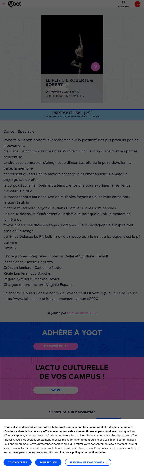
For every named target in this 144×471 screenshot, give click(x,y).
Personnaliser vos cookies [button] (87, 462)
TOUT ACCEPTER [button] (17, 462)
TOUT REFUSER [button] (48, 462)
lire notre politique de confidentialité (83, 452)
